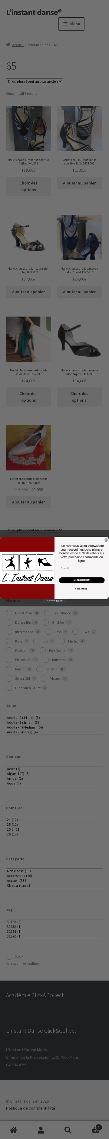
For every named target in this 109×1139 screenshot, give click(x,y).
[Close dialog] (105, 539)
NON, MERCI (81, 589)
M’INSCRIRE (82, 580)
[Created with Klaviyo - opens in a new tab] (54, 600)
